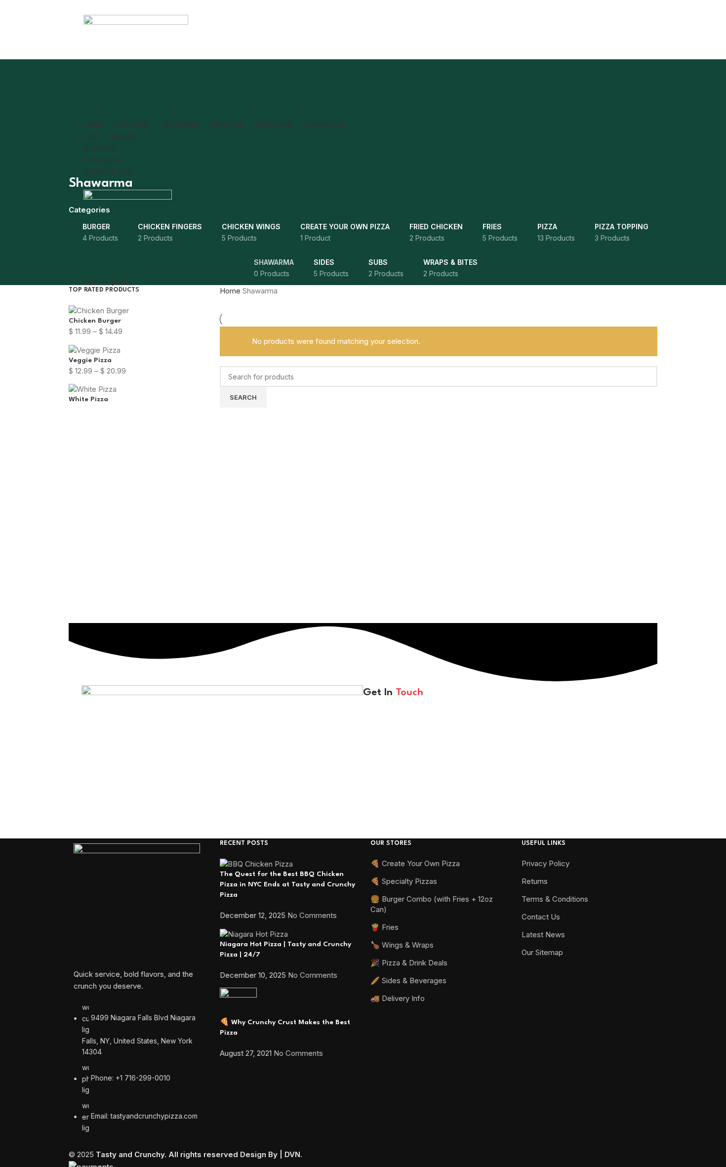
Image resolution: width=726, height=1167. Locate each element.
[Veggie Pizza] (95, 349)
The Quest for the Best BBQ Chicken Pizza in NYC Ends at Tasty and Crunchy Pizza (287, 884)
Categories (89, 209)
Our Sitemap (542, 952)
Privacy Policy (519, 737)
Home (231, 290)
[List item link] (137, 1072)
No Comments (312, 915)
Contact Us (541, 916)
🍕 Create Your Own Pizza (415, 863)
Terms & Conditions (555, 899)
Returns (535, 881)
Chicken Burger (95, 320)
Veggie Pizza (90, 360)
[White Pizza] (93, 388)
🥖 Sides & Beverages (408, 980)
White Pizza (88, 399)
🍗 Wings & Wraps (402, 945)
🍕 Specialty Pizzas (403, 881)
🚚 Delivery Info (397, 998)
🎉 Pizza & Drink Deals (408, 962)
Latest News (543, 934)
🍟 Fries (384, 927)
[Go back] (81, 161)
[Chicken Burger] (99, 310)
